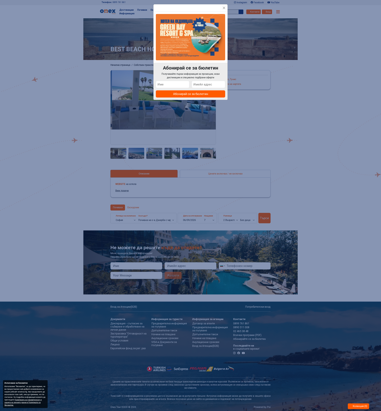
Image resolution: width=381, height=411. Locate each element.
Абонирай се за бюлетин (190, 94)
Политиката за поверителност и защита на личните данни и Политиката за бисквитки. (23, 402)
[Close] (224, 8)
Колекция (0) (359, 406)
